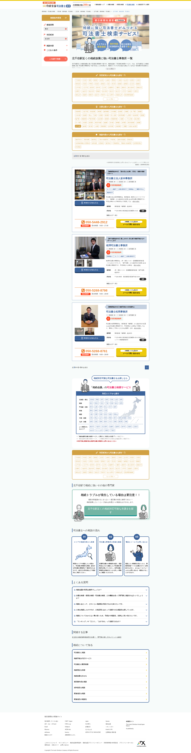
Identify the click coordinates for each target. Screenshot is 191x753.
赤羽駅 (124, 122)
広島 (91, 418)
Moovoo (47, 729)
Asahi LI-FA (109, 729)
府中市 (98, 87)
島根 (110, 418)
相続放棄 (86, 139)
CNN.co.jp (68, 724)
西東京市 (139, 87)
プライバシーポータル (126, 743)
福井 (115, 407)
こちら (117, 438)
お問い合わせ (64, 745)
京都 (100, 414)
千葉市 (113, 430)
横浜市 (92, 426)
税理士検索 (120, 4)
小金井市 (84, 91)
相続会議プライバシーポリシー (92, 743)
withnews (47, 732)
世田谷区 (78, 84)
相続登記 (94, 139)
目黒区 (132, 80)
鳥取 (105, 418)
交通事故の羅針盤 (111, 732)
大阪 (91, 414)
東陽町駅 (84, 119)
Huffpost (67, 726)
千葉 (107, 403)
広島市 (136, 426)
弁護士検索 (111, 4)
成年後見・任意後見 (98, 143)
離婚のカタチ (48, 735)
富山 (105, 407)
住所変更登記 (137, 143)
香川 (115, 418)
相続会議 (108, 724)
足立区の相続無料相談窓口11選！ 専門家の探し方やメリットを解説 (96, 637)
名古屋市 (104, 426)
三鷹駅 (125, 126)
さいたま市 (99, 430)
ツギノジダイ (109, 726)
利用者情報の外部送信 (111, 743)
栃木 (116, 403)
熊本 (105, 421)
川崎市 (107, 430)
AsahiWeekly (130, 728)
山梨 (96, 407)
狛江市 (118, 91)
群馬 (121, 403)
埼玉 (102, 403)
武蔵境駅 (118, 126)
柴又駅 (91, 126)
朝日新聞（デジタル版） (52, 721)
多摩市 (77, 91)
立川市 (104, 87)
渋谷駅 (85, 122)
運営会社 (47, 745)
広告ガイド (55, 745)
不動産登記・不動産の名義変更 (122, 143)
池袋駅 (106, 122)
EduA (46, 726)
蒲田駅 (107, 119)
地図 (143, 210)
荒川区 (114, 84)
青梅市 (98, 91)
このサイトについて (51, 743)
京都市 (130, 426)
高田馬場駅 (121, 115)
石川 (110, 407)
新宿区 (96, 80)
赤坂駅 (85, 115)
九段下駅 (85, 111)
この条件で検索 (54, 59)
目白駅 (112, 122)
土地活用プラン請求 (143, 4)
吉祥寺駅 (110, 126)
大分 (110, 421)
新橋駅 (140, 111)
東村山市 (78, 95)
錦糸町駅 (135, 115)
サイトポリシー (63, 743)
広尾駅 (101, 115)
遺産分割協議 (121, 139)
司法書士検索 (130, 4)
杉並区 (97, 84)
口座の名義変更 (103, 139)
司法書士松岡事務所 (117, 311)
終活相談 (78, 147)
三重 (105, 410)
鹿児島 (120, 421)
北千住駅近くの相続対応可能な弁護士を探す (111, 510)
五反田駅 (100, 119)
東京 (91, 403)
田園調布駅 (114, 119)
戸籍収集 (112, 139)
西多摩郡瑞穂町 (129, 95)
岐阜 (100, 410)
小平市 (124, 91)
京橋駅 (126, 111)
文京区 (102, 80)
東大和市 (105, 91)
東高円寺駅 (98, 122)
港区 (90, 80)
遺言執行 (108, 143)
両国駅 (142, 115)
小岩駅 (97, 126)
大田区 (138, 80)
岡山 (96, 418)
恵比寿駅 (137, 119)
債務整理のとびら (70, 735)
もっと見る (109, 99)
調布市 (124, 87)
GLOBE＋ (88, 724)
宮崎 (115, 421)
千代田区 (78, 80)
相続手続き (79, 139)
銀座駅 (120, 111)
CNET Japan (68, 721)
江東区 (120, 80)
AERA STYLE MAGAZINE (93, 732)
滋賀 (110, 414)
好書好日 (88, 726)
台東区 (108, 80)
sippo (86, 721)
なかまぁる (88, 729)
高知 (129, 418)
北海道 (92, 399)
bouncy (67, 732)
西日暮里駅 (131, 122)
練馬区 (126, 84)
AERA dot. (68, 729)
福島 (121, 399)
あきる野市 (110, 95)
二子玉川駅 (129, 119)
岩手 (102, 399)
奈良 (105, 414)
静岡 (96, 410)
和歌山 (116, 414)
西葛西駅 (103, 126)
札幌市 (111, 426)
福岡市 (117, 426)
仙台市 (92, 430)
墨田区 (114, 80)
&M (46, 724)
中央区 (85, 80)
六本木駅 (78, 115)
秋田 (107, 399)
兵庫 (96, 414)
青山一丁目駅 (93, 115)
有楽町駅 (78, 111)
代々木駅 (78, 122)
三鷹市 (118, 87)
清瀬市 (85, 95)
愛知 (91, 410)
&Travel (54, 724)
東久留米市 (131, 87)
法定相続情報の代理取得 (83, 143)
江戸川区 (78, 87)
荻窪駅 (91, 122)
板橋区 (120, 84)
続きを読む (136, 201)
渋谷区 (85, 84)
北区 (108, 84)
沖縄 (126, 421)
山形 (116, 399)
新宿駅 (107, 115)
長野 (100, 407)
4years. (108, 721)
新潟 (91, 407)
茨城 (111, 403)
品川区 (126, 80)
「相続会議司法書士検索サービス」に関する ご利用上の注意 (95, 436)
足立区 (132, 84)
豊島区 (103, 84)
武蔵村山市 (119, 95)
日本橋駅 (113, 111)
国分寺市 (91, 91)
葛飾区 (138, 84)
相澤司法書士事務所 (117, 245)
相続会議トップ (100, 4)
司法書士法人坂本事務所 (119, 178)
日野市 (136, 91)
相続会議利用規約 (75, 743)
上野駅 (129, 115)
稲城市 (130, 91)
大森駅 (122, 119)
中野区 (91, 84)
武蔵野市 (111, 87)
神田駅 (99, 111)
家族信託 (130, 139)
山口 (100, 418)
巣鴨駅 (118, 122)
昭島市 (91, 95)
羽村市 (103, 95)
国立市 (112, 91)
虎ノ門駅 (133, 111)
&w (49, 724)
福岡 (91, 421)
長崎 (100, 421)
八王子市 (85, 87)
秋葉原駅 (92, 111)
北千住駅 (131, 181)
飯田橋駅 (106, 111)
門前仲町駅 (92, 119)
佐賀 (96, 421)
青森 (97, 399)
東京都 (111, 181)
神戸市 (123, 426)
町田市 (92, 87)
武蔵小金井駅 (133, 126)
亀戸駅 (77, 119)
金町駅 (85, 126)
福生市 (97, 95)
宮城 (111, 399)
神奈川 (97, 403)
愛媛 (124, 418)
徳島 (120, 418)
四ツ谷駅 (113, 115)
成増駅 (138, 122)
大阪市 (98, 426)
